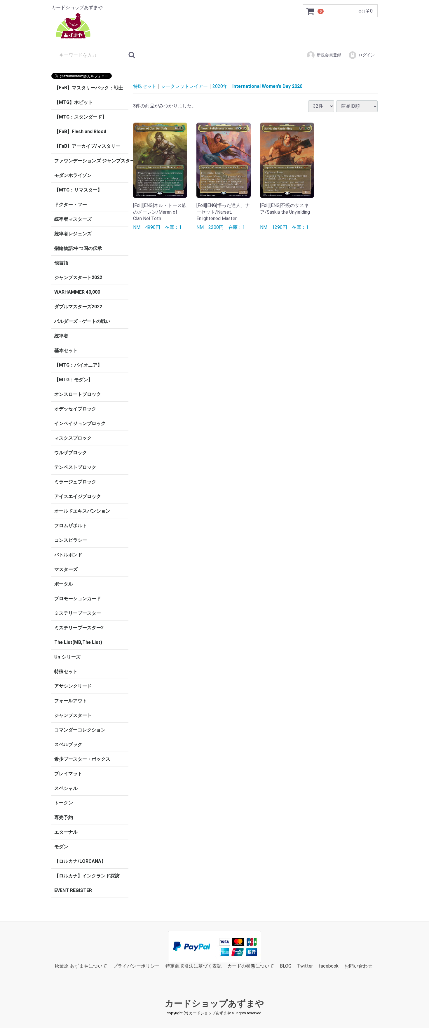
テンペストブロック (75, 467)
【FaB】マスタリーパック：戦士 (88, 87)
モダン (61, 846)
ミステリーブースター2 (79, 627)
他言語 (61, 263)
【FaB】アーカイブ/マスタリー (87, 146)
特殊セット (66, 671)
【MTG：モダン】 (73, 379)
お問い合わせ (358, 966)
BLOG (285, 966)
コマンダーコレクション (80, 730)
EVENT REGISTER (73, 890)
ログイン (366, 55)
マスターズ (66, 569)
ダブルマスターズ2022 (78, 306)
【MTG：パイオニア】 (78, 365)
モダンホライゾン (73, 175)
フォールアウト (70, 700)
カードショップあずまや (214, 1004)
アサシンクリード (73, 686)
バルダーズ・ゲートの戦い (82, 321)
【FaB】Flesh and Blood (80, 131)
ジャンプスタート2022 (78, 277)
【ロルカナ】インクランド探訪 (87, 876)
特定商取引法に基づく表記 (193, 966)
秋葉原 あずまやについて (81, 966)
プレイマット (68, 773)
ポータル (63, 584)
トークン (63, 803)
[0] (310, 11)
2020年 (220, 86)
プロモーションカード (77, 598)
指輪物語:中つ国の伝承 (78, 248)
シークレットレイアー (184, 86)
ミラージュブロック (75, 482)
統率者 (61, 336)
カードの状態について (250, 966)
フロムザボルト (70, 525)
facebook (329, 966)
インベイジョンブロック (80, 423)
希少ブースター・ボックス (82, 759)
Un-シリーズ (67, 657)
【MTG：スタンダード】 (80, 117)
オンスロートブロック (77, 394)
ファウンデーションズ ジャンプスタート (91, 160)
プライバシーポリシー (136, 966)
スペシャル (66, 788)
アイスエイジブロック (77, 496)
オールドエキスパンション (82, 511)
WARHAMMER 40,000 (77, 292)
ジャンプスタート (73, 715)
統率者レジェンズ (73, 233)
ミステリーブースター (77, 613)
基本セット (66, 350)
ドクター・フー (70, 204)
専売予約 (63, 817)
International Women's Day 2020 (267, 86)
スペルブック (68, 744)
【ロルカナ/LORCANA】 (80, 861)
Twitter (305, 966)
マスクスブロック (73, 438)
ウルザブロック (70, 452)
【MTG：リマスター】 (78, 190)
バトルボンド (68, 554)
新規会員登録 (329, 55)
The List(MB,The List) (78, 642)
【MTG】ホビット (73, 102)
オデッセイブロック (75, 409)
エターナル (66, 832)
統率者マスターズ (73, 219)
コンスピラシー (70, 540)
